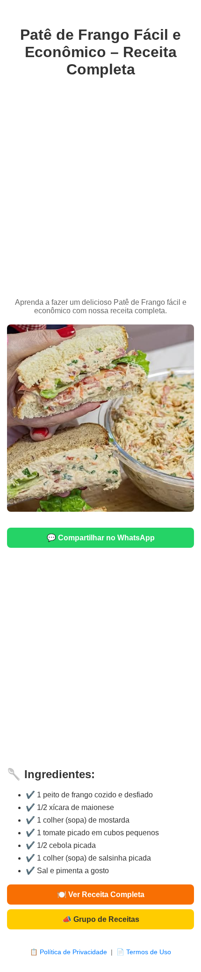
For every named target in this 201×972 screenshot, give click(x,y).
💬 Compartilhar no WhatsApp (101, 538)
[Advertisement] (100, 188)
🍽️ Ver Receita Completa (100, 894)
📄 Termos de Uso (143, 952)
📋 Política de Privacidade (68, 952)
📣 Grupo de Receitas (100, 919)
